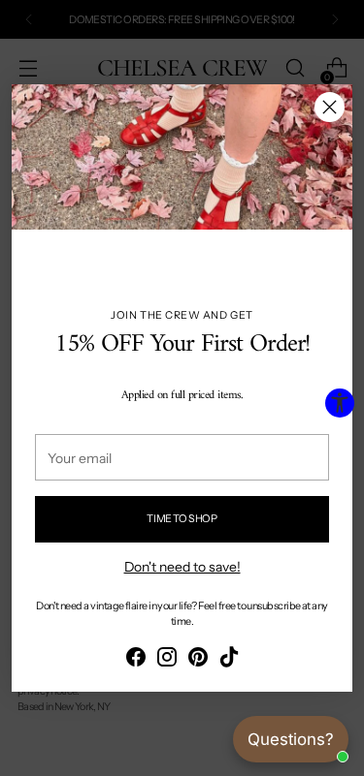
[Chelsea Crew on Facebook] (136, 659)
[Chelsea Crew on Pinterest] (198, 659)
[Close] (329, 107)
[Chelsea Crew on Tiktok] (229, 659)
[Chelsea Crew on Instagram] (167, 659)
